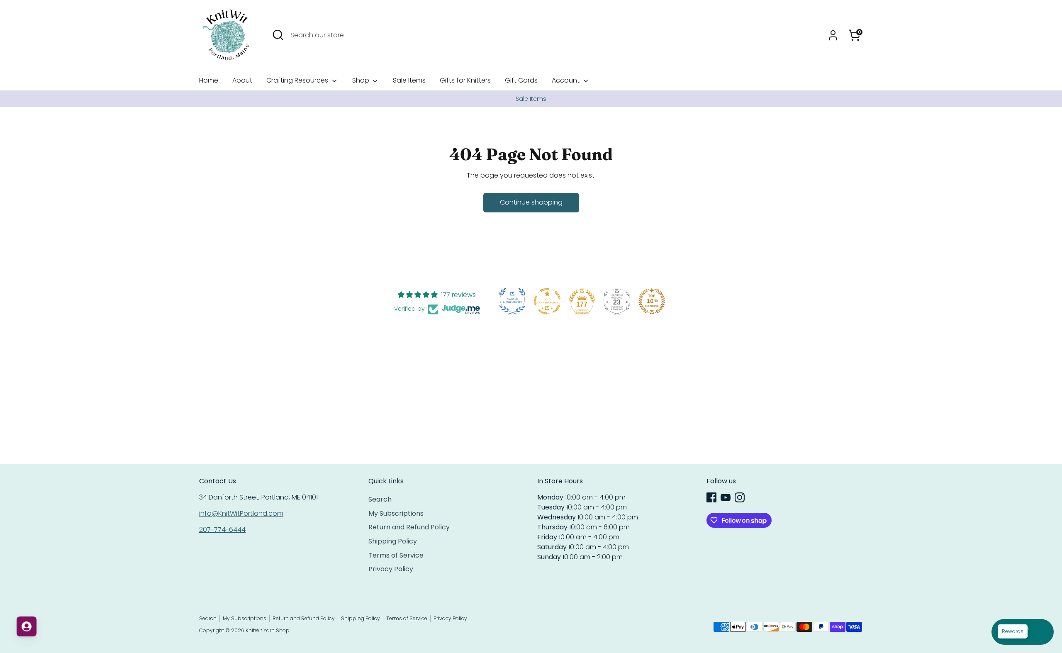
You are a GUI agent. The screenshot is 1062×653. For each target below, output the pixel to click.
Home (208, 80)
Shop (361, 80)
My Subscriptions (396, 513)
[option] (531, 98)
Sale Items (409, 80)
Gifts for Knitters (465, 80)
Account (566, 80)
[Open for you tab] (27, 626)
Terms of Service (396, 555)
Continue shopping (531, 202)
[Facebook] (711, 497)
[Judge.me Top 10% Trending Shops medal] (651, 301)
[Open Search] (278, 35)
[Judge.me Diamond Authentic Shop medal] (512, 301)
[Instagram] (740, 497)
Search (380, 499)
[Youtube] (726, 497)
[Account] (833, 35)
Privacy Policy (390, 569)
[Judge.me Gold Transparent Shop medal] (547, 301)
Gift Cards (521, 80)
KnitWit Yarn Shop (268, 630)
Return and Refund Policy (409, 527)
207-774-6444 (222, 529)
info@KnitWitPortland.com (241, 513)
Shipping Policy (392, 541)
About (242, 80)
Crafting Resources (298, 80)
